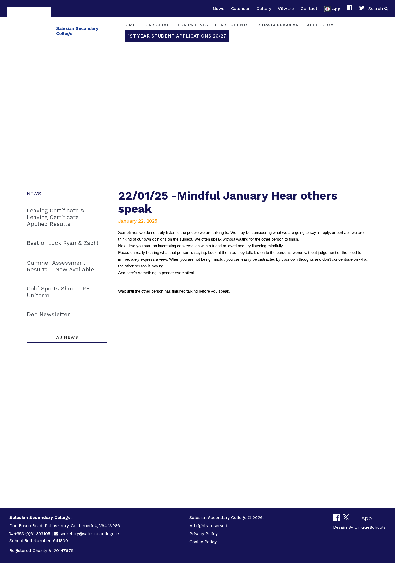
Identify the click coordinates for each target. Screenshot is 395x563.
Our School (156, 24)
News (218, 8)
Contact (309, 8)
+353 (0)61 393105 (32, 533)
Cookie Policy (203, 541)
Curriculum (319, 24)
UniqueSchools (370, 527)
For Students (232, 24)
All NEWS (67, 337)
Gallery (263, 8)
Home (129, 24)
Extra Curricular (277, 24)
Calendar (240, 8)
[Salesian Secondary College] (29, 30)
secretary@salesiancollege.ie (89, 533)
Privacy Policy (203, 533)
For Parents (193, 24)
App (336, 8)
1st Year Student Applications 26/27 (177, 36)
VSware (286, 8)
